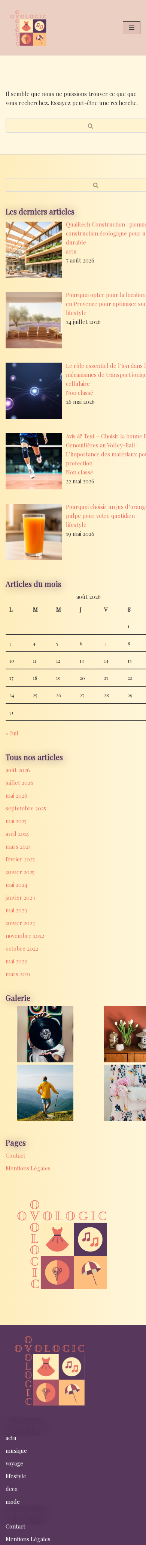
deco (12, 1488)
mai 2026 (16, 795)
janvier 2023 (20, 923)
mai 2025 (16, 821)
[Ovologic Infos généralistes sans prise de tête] (28, 27)
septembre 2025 (26, 808)
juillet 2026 (19, 782)
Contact (15, 1155)
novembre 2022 (25, 935)
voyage (14, 1463)
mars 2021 (18, 974)
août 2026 (18, 770)
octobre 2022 (22, 948)
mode (13, 1501)
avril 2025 (17, 833)
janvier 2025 (20, 872)
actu (71, 251)
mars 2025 (18, 846)
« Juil (12, 733)
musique (16, 1450)
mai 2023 (16, 910)
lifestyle (76, 312)
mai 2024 (16, 884)
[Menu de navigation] (131, 27)
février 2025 (20, 859)
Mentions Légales (28, 1168)
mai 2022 (16, 961)
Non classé (79, 392)
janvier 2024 (20, 897)
